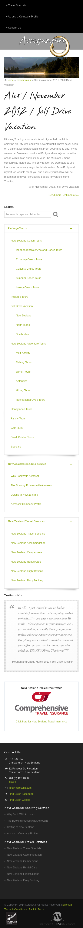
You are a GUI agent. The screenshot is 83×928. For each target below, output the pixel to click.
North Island (23, 324)
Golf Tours (17, 427)
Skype (12, 781)
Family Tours (18, 418)
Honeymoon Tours (21, 409)
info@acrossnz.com (20, 787)
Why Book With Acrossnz (25, 476)
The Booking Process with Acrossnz (31, 485)
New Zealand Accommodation (28, 543)
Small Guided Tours (22, 437)
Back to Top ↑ (36, 909)
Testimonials (23, 80)
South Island (23, 334)
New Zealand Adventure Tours (28, 343)
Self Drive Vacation (22, 306)
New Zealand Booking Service (27, 463)
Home (10, 80)
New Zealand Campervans (26, 552)
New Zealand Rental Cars (26, 561)
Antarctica (21, 381)
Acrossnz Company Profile (23, 16)
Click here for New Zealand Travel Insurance (41, 721)
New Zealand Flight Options (27, 571)
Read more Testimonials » (64, 195)
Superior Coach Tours (28, 278)
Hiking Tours (23, 390)
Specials (16, 446)
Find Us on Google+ (20, 799)
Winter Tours (23, 371)
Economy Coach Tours (29, 259)
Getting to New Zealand (24, 494)
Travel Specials (17, 5)
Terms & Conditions (15, 909)
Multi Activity (23, 353)
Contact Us (14, 27)
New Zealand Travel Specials (28, 533)
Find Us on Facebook (21, 793)
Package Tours (17, 228)
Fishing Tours (23, 362)
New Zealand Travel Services (26, 521)
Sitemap (67, 904)
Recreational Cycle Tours (30, 399)
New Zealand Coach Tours (26, 240)
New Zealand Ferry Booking (27, 580)
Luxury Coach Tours (27, 287)
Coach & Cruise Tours (28, 268)
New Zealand (23, 315)
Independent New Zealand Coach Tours (39, 250)
